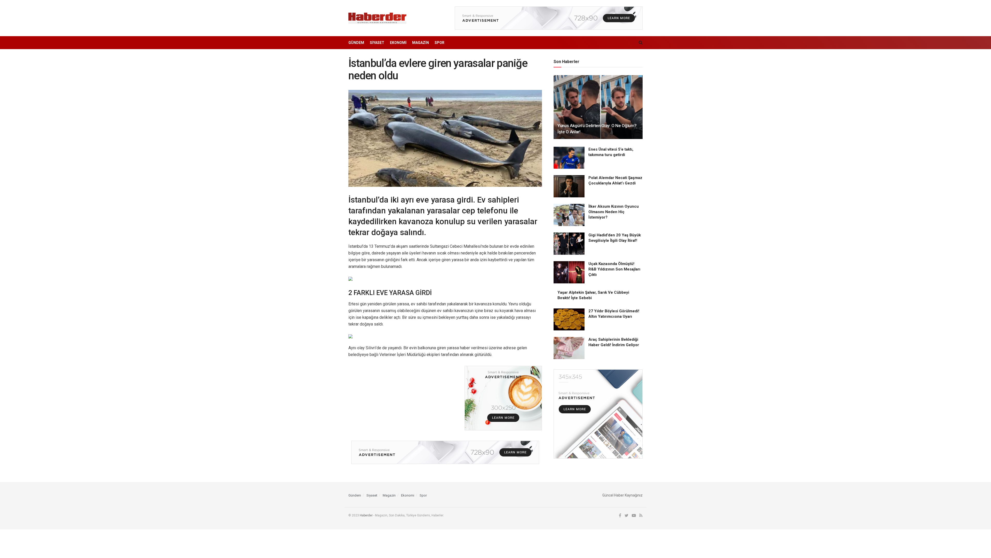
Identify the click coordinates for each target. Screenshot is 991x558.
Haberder (366, 515)
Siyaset (377, 43)
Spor (439, 43)
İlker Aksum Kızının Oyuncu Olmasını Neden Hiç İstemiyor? (613, 212)
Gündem (356, 43)
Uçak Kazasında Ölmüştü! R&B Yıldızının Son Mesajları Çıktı (614, 269)
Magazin (420, 43)
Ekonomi (398, 43)
